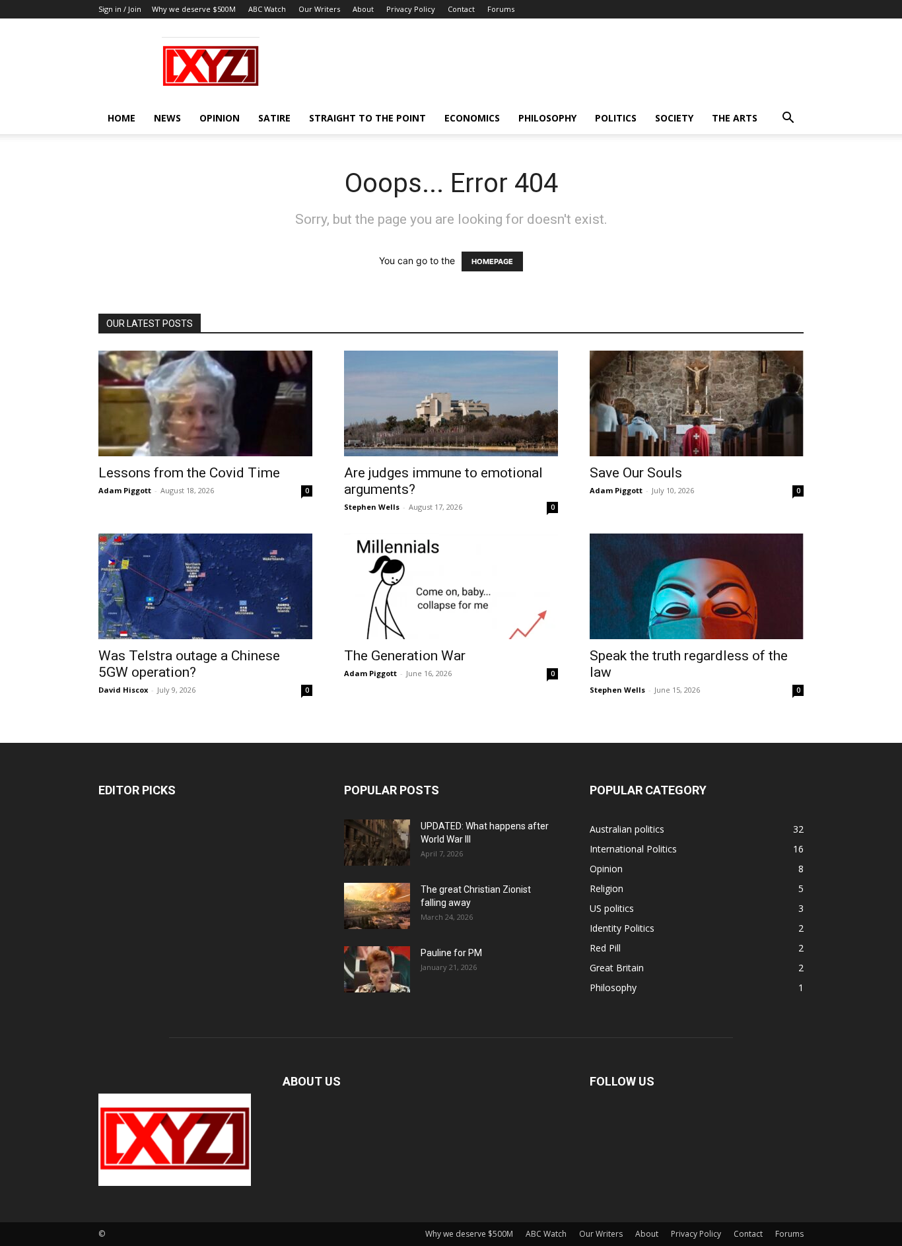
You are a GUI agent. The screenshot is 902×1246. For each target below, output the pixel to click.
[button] (788, 119)
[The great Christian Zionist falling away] (377, 906)
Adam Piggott (124, 490)
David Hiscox (123, 690)
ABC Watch (267, 9)
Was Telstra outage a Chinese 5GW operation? (189, 664)
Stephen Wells (371, 507)
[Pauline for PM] (377, 969)
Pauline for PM (451, 953)
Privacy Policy (410, 9)
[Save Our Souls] (697, 403)
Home (121, 118)
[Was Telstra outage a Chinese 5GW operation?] (205, 586)
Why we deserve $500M (194, 9)
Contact (461, 9)
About (363, 9)
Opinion (219, 118)
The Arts (734, 118)
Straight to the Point (367, 118)
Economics (472, 118)
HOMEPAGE (492, 261)
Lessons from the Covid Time (189, 473)
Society (674, 118)
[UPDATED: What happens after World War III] (377, 842)
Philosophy (547, 118)
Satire (274, 118)
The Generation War (405, 656)
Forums (500, 9)
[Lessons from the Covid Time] (205, 403)
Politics (616, 118)
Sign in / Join (119, 9)
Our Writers (319, 9)
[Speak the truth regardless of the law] (697, 586)
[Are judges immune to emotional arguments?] (451, 403)
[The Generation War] (451, 586)
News (167, 118)
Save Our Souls (636, 473)
